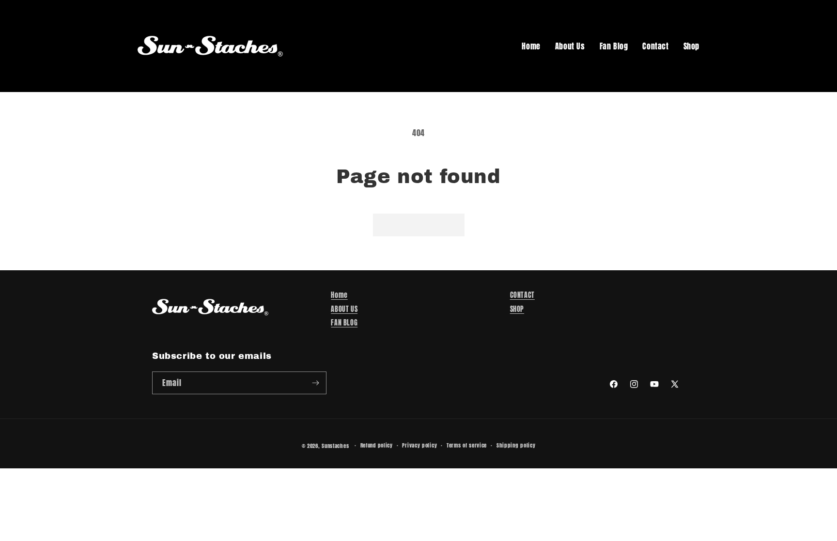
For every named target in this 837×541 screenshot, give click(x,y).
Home (531, 46)
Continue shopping (419, 224)
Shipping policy (516, 445)
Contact (655, 46)
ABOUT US (344, 309)
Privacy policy (419, 445)
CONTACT (522, 295)
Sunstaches (335, 446)
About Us (570, 46)
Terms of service (467, 445)
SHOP (517, 309)
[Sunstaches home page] (210, 46)
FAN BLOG (344, 323)
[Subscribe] (315, 382)
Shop (691, 46)
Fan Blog (614, 46)
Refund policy (376, 445)
